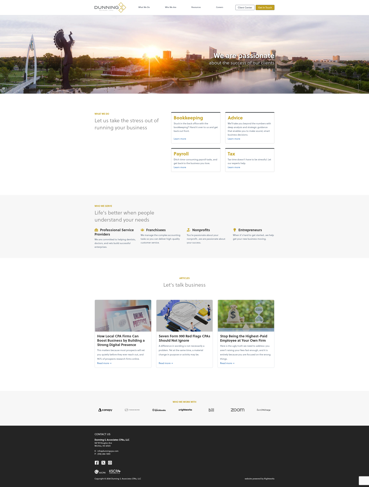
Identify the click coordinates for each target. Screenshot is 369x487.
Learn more (191, 138)
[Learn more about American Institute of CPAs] (100, 472)
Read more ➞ (123, 363)
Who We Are (170, 7)
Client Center (245, 7)
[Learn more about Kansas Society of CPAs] (115, 472)
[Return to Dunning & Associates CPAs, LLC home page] (110, 7)
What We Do (144, 7)
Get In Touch (265, 7)
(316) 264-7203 (103, 453)
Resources (196, 7)
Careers (219, 7)
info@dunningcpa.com (107, 450)
